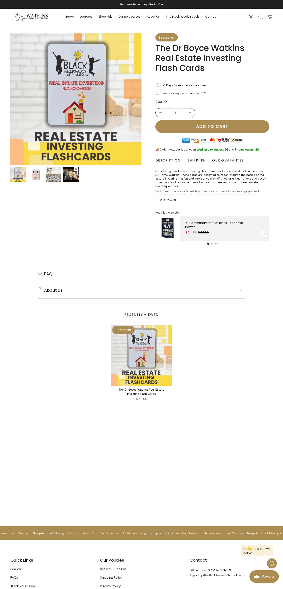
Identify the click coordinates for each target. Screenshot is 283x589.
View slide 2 (212, 244)
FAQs (14, 577)
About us (53, 290)
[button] (69, 17)
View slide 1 (208, 244)
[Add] (262, 234)
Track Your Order (23, 586)
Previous (10, 99)
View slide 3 (216, 244)
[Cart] (270, 16)
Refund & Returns (113, 569)
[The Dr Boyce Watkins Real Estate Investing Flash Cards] (141, 355)
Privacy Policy (110, 586)
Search (15, 569)
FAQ (48, 274)
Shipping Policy (111, 577)
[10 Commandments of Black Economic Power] (167, 228)
